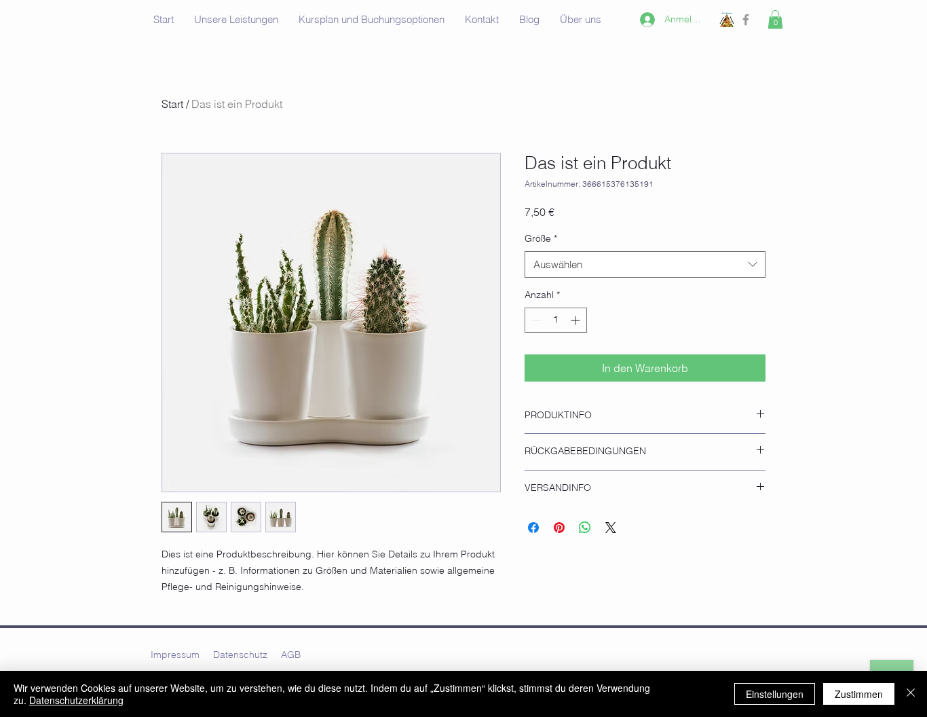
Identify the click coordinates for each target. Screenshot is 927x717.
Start (172, 104)
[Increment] (576, 320)
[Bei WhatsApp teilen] (585, 527)
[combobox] (645, 264)
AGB (291, 654)
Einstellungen (774, 694)
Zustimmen (859, 694)
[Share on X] (611, 527)
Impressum (175, 654)
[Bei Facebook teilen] (533, 527)
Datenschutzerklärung (76, 700)
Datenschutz (240, 654)
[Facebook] (745, 19)
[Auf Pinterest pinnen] (559, 527)
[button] (775, 19)
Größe (541, 238)
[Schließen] (911, 694)
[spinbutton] (556, 320)
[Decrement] (535, 320)
